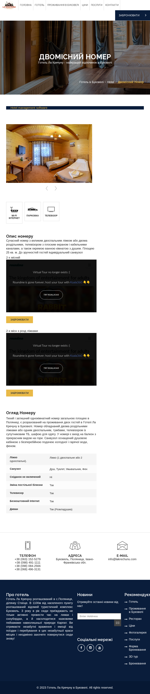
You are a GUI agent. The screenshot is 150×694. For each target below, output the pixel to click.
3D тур (133, 656)
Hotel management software (29, 107)
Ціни (132, 625)
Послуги (134, 639)
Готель (133, 601)
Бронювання (136, 663)
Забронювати (20, 319)
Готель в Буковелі (91, 82)
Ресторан (135, 618)
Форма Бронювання (136, 648)
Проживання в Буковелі (136, 610)
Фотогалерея (136, 632)
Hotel (110, 82)
